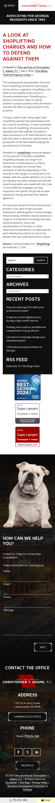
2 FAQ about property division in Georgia (24, 348)
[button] (9, 5)
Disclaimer (11, 782)
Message (8, 610)
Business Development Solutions (26, 786)
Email (7, 584)
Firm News (42, 71)
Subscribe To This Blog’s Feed (22, 366)
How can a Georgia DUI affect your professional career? (25, 309)
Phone (7, 597)
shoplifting (23, 152)
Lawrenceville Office (27, 716)
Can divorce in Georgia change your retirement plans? (25, 338)
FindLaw (27, 789)
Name (7, 571)
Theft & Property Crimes (17, 74)
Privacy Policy (40, 782)
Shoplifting (43, 243)
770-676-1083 (31, 736)
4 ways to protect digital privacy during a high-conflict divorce (23, 319)
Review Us (27, 765)
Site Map (25, 782)
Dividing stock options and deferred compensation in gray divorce (26, 328)
